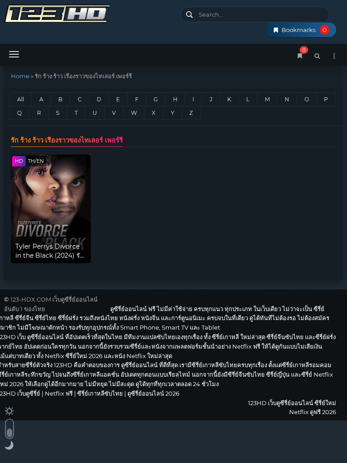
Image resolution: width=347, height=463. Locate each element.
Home (20, 76)
